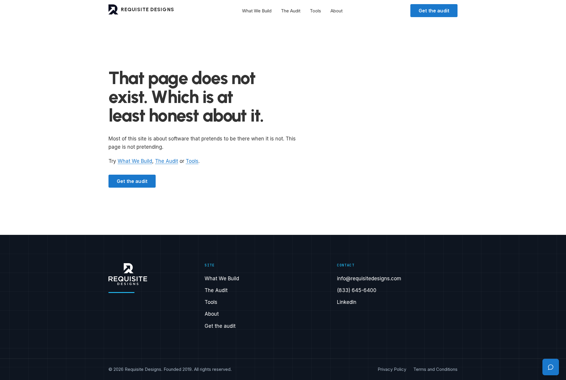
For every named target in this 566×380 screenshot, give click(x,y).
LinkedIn (346, 302)
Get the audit (434, 11)
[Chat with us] (550, 367)
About (336, 11)
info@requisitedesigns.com (369, 278)
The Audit (290, 11)
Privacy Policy (392, 369)
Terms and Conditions (435, 369)
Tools (315, 11)
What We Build (257, 11)
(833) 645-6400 (356, 290)
